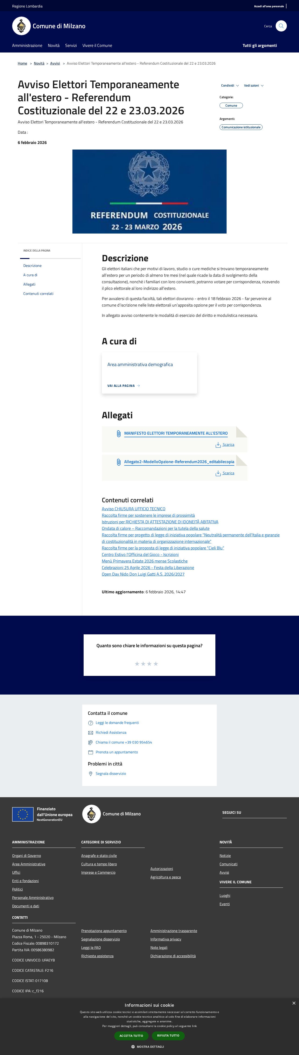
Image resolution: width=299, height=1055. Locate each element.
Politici (17, 889)
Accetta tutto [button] (131, 1036)
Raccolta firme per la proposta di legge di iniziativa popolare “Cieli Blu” (163, 548)
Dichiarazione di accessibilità (173, 956)
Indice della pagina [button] (36, 250)
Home (22, 63)
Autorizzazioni (161, 868)
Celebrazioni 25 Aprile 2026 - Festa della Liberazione (148, 567)
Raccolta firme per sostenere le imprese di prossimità (148, 515)
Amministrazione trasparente (173, 930)
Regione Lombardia (27, 6)
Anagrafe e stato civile (99, 855)
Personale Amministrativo (32, 897)
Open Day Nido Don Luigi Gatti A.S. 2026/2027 (143, 574)
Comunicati (229, 864)
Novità (39, 63)
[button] (149, 1046)
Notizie (225, 855)
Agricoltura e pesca (165, 877)
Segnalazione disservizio (100, 939)
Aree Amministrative (28, 864)
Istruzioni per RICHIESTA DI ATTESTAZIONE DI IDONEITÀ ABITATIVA (160, 522)
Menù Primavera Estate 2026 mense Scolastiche (145, 561)
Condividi (228, 85)
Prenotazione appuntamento (104, 930)
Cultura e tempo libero (99, 864)
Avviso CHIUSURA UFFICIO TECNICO (133, 509)
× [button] (293, 1003)
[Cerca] (281, 25)
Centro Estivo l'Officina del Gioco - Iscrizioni (140, 554)
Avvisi (55, 63)
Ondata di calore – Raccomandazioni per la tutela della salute (156, 528)
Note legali (158, 947)
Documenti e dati (25, 906)
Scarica (228, 444)
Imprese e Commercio (98, 872)
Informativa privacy (165, 939)
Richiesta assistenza (97, 956)
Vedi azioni (252, 85)
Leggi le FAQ (91, 947)
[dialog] (149, 1026)
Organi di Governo (26, 855)
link (194, 1026)
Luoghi (225, 895)
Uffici (16, 872)
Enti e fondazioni (25, 881)
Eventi (225, 904)
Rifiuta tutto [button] (168, 1036)
